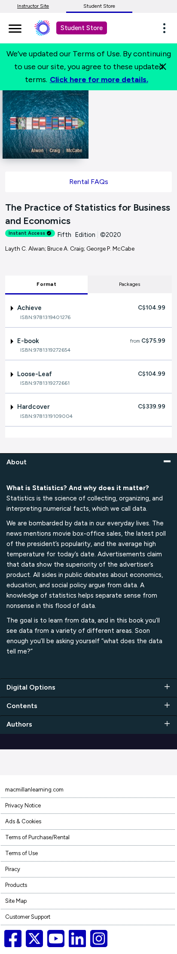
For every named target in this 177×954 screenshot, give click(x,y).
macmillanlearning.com (34, 789)
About (16, 462)
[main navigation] (15, 27)
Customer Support (27, 917)
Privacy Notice (23, 805)
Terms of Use (21, 853)
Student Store (99, 6)
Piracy (12, 869)
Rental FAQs (88, 182)
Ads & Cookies (23, 821)
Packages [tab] (129, 284)
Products (16, 885)
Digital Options (30, 687)
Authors (19, 724)
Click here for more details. (99, 79)
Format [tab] (46, 284)
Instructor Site (33, 6)
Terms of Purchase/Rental (37, 837)
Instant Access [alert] (27, 233)
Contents (21, 706)
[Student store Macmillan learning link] (48, 28)
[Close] (163, 66)
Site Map (16, 901)
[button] (166, 28)
